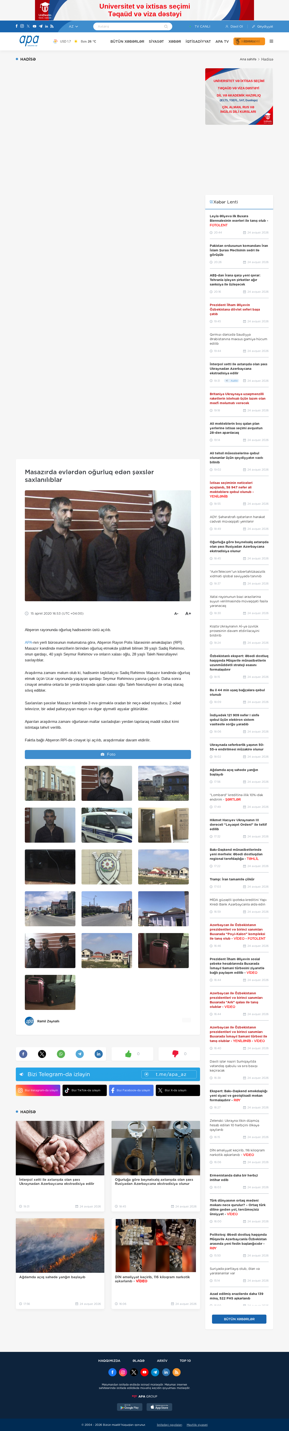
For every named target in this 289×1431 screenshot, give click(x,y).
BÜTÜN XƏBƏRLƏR (127, 41)
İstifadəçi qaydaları (169, 1424)
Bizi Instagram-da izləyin (41, 1090)
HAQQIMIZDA (109, 1361)
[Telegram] (40, 26)
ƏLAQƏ (138, 1361)
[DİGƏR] (269, 41)
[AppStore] (159, 1407)
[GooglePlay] (130, 1407)
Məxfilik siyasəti (197, 1424)
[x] (134, 1372)
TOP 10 (185, 1361)
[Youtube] (34, 26)
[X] (28, 26)
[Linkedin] (46, 26)
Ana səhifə (248, 59)
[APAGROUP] (144, 1396)
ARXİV (162, 1361)
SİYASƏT (156, 41)
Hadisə (267, 59)
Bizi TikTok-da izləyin (86, 1090)
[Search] (166, 27)
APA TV (222, 41)
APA (28, 642)
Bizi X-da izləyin (175, 1090)
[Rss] (52, 26)
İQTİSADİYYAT (198, 41)
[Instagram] (22, 26)
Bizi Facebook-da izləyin (133, 1090)
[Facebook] (17, 26)
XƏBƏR (174, 41)
